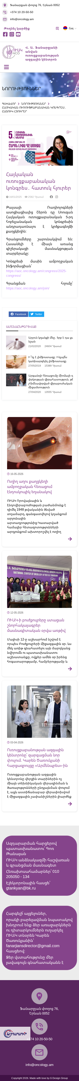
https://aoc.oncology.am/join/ (27, 288)
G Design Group (59, 1078)
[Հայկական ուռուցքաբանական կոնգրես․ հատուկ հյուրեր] (39, 164)
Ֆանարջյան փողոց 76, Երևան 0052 (35, 5)
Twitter (38, 314)
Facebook (20, 314)
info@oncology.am (22, 19)
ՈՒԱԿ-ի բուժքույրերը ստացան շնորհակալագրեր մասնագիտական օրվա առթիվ (36, 625)
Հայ (71, 28)
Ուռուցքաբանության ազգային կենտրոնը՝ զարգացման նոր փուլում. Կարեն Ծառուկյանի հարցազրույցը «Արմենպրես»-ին (37, 757)
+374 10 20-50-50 (21, 12)
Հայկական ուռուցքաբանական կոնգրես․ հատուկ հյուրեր (38, 181)
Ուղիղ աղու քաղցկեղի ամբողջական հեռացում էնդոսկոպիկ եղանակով (29, 486)
